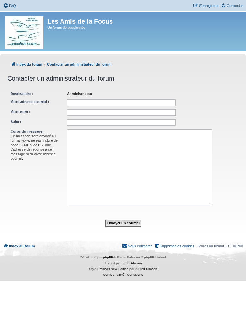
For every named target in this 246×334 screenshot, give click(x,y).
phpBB (108, 257)
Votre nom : (20, 112)
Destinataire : (22, 94)
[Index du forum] (24, 31)
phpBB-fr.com (132, 263)
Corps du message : (28, 131)
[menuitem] (9, 6)
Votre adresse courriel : (30, 102)
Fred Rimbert (147, 269)
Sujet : (16, 121)
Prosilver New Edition (112, 269)
